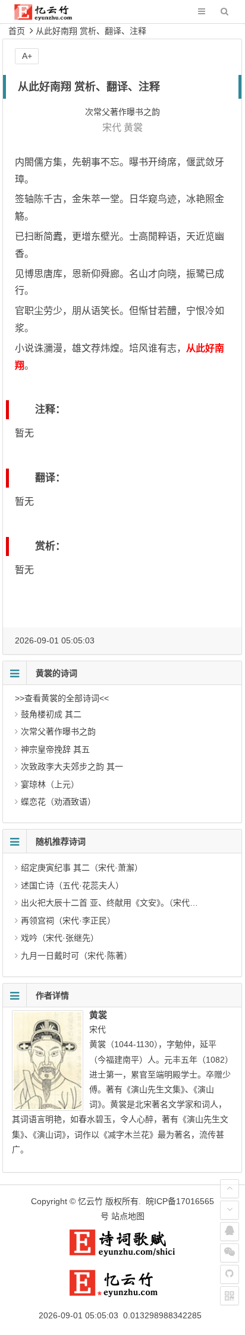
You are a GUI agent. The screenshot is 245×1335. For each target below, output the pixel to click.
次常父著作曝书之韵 (58, 731)
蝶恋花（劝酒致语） (58, 801)
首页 (16, 31)
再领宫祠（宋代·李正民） (68, 920)
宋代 (111, 127)
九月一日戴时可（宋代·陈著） (76, 955)
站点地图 (128, 1216)
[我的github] (229, 1274)
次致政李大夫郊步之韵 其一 (72, 766)
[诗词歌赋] (122, 1254)
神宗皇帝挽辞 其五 (55, 749)
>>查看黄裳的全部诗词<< (62, 698)
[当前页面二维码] (229, 1295)
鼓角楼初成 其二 (51, 714)
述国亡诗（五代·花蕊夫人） (72, 885)
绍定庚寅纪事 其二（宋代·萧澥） (82, 867)
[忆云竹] (51, 17)
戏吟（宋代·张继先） (60, 938)
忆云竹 (90, 1201)
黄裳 (133, 127)
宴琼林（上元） (50, 784)
